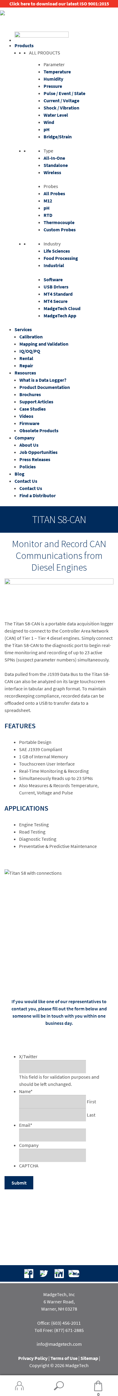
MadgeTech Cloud (62, 308)
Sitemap (89, 1358)
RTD (48, 215)
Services (23, 329)
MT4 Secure (55, 301)
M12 (48, 201)
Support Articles (36, 402)
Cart (89, 1386)
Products (24, 45)
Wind (49, 122)
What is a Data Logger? (42, 380)
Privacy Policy (33, 1358)
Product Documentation (44, 387)
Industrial (54, 265)
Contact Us (26, 481)
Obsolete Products (38, 430)
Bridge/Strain (58, 137)
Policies (27, 467)
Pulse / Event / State (64, 93)
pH (47, 129)
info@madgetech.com (59, 1344)
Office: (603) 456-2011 (59, 1323)
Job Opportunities (38, 452)
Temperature (57, 72)
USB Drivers (56, 287)
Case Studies (32, 409)
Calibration (31, 337)
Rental (26, 358)
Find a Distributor (37, 495)
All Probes (54, 193)
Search (59, 1386)
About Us (28, 445)
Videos (26, 416)
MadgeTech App (60, 316)
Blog (20, 474)
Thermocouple (59, 222)
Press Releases (34, 459)
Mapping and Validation (43, 344)
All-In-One (54, 158)
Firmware (29, 423)
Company (24, 438)
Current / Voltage (61, 100)
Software (53, 279)
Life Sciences (57, 251)
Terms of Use (64, 1358)
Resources (25, 373)
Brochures (30, 394)
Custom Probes (60, 230)
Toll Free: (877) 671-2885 (59, 1330)
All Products (44, 53)
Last (91, 1115)
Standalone (56, 165)
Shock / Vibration (61, 108)
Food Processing (61, 258)
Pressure (53, 86)
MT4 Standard (58, 294)
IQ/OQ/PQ (29, 351)
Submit (19, 1183)
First (91, 1102)
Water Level (56, 115)
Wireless (52, 172)
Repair (26, 365)
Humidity (53, 79)
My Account (19, 1386)
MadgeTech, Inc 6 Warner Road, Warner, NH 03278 (59, 1301)
